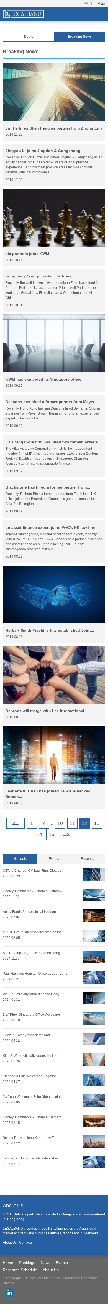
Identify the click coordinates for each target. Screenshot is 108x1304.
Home (8, 1262)
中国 (88, 3)
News (45, 1262)
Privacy (8, 1283)
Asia (101, 3)
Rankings (27, 1262)
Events (54, 859)
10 (60, 823)
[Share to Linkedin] (10, 1292)
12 (84, 823)
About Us (51, 1270)
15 (51, 834)
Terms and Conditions (81, 1278)
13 (96, 823)
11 (72, 823)
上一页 (15, 823)
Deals (28, 37)
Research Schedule (20, 1270)
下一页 (66, 834)
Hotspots (20, 859)
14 (39, 834)
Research (88, 859)
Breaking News (80, 37)
